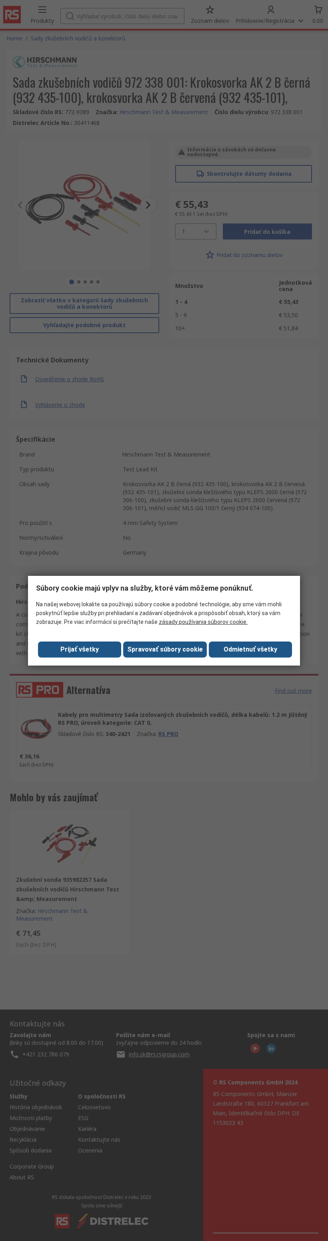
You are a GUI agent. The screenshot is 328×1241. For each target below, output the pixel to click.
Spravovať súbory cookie (165, 649)
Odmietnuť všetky (250, 649)
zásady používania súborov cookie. (203, 622)
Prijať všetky (79, 649)
